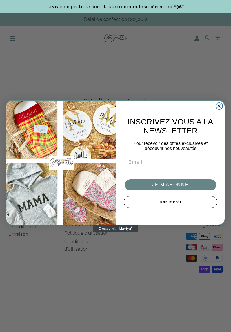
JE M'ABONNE (170, 184)
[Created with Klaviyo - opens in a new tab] (115, 228)
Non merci (170, 202)
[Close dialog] (219, 106)
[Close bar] (227, 3)
